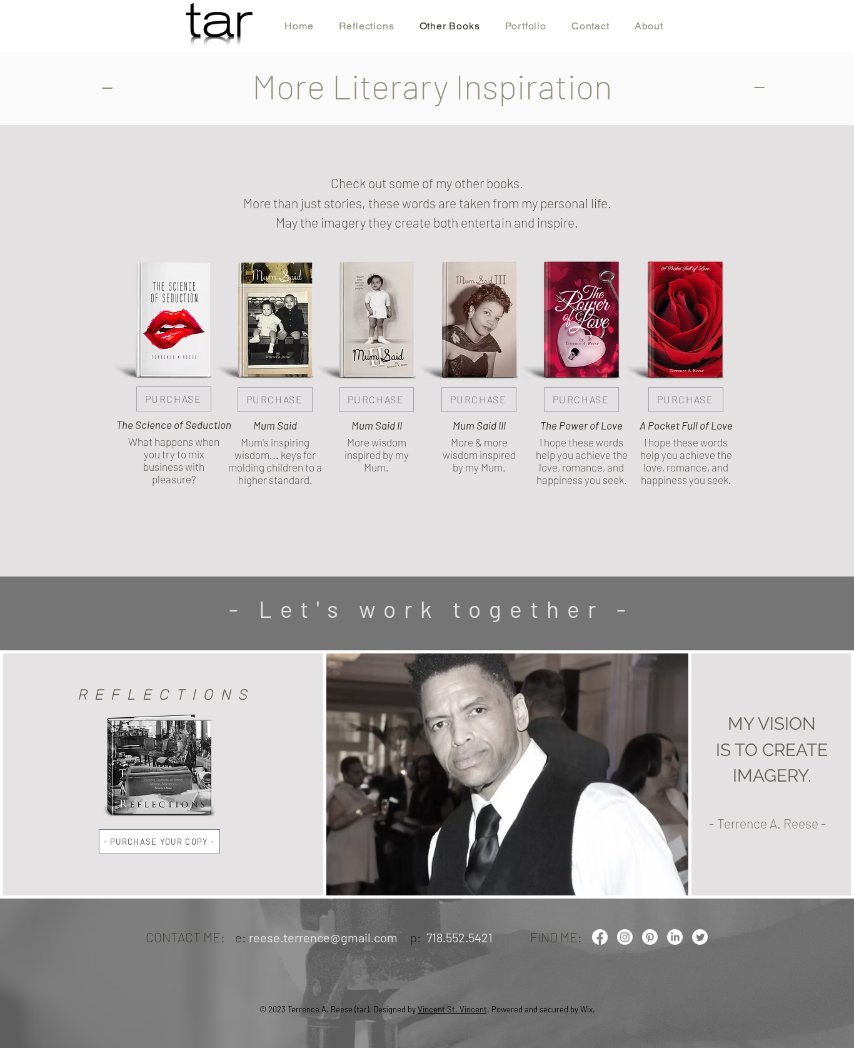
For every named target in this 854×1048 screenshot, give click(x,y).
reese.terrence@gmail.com (323, 937)
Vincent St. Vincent (452, 1009)
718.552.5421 (459, 937)
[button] (159, 841)
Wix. (587, 1009)
